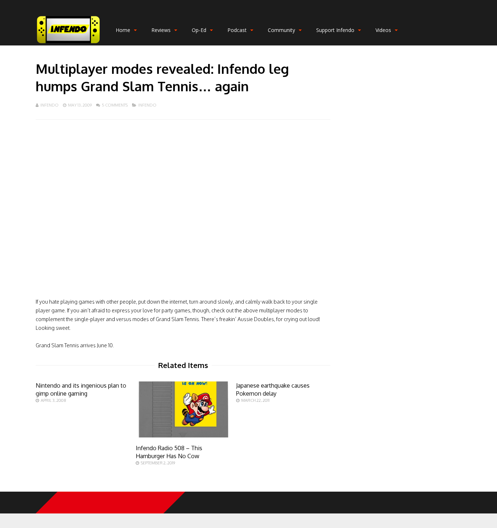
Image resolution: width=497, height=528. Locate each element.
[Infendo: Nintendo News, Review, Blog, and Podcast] (68, 44)
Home (123, 30)
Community (281, 30)
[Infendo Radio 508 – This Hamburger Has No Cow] (183, 435)
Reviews (161, 30)
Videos (383, 30)
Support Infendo (335, 30)
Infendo (49, 105)
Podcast (237, 30)
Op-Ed (199, 30)
